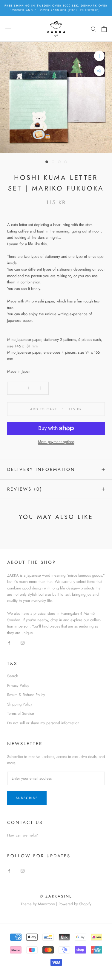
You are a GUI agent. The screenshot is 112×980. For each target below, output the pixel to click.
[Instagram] (22, 642)
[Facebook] (9, 642)
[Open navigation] (8, 28)
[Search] (93, 28)
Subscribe (27, 797)
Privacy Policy (18, 685)
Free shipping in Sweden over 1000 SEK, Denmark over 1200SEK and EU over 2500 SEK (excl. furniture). (56, 8)
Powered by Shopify (75, 904)
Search (12, 676)
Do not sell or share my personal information (43, 723)
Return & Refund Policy (26, 694)
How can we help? (22, 835)
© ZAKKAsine (56, 896)
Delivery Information (41, 469)
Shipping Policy (19, 704)
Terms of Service (20, 713)
